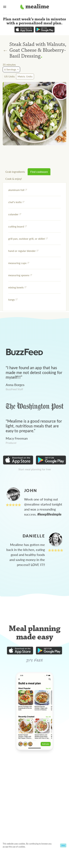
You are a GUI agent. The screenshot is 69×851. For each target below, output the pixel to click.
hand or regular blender (22, 251)
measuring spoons (18, 275)
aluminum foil (16, 190)
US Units (9, 76)
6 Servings (10, 69)
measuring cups (17, 263)
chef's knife (15, 202)
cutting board (16, 226)
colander (13, 214)
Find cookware (39, 172)
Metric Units (25, 76)
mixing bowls (16, 287)
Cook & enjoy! (13, 179)
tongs (11, 299)
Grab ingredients (15, 172)
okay (63, 845)
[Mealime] (34, 7)
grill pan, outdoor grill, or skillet (26, 238)
